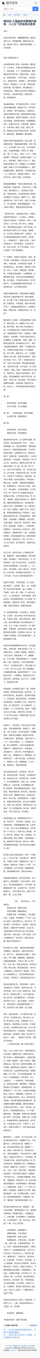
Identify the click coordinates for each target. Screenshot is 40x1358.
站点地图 (31, 1346)
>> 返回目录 (32, 1325)
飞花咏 (24, 15)
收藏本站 (16, 1346)
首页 (9, 15)
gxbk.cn (14, 1350)
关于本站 (9, 1346)
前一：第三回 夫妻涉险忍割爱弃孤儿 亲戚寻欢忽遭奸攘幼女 (19, 1331)
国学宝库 (12, 3)
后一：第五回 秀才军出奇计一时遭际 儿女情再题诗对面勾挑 (19, 1336)
